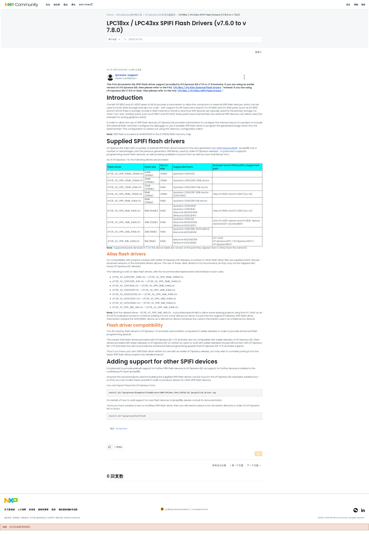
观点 (66, 4)
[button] (244, 77)
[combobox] (192, 39)
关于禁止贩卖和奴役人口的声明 (42, 518)
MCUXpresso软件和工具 (129, 14)
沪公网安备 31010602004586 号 (177, 510)
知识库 (57, 4)
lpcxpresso (121, 428)
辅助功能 (59, 518)
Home (110, 14)
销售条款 (24, 518)
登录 (363, 4)
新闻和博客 (43, 509)
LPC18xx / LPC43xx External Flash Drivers (197, 87)
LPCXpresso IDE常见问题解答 (160, 14)
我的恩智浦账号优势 (68, 509)
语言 (348, 4)
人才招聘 (22, 509)
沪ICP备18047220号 (200, 509)
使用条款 (16, 518)
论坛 (48, 4)
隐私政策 (7, 518)
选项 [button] (257, 52)
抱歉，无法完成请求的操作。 (17, 527)
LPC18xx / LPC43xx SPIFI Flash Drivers (200, 90)
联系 (54, 509)
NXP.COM (84, 4)
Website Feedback (72, 518)
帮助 (356, 4)
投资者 (32, 509)
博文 (73, 4)
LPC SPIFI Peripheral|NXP (225, 148)
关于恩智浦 (9, 509)
